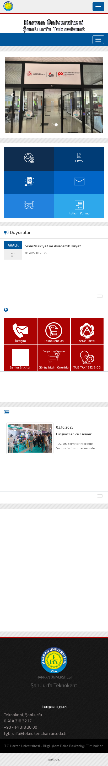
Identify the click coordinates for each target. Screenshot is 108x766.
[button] (12, 95)
